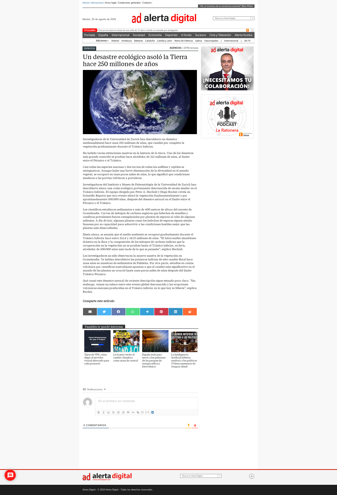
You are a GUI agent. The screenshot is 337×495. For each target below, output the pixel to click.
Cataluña (150, 40)
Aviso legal (110, 2)
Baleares (138, 40)
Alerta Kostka (243, 35)
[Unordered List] (123, 412)
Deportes (171, 35)
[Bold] (98, 412)
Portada (89, 35)
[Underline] (108, 412)
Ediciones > (102, 40)
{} (142, 412)
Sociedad (139, 35)
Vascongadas (211, 40)
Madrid (115, 40)
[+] (147, 412)
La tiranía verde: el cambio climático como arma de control (125, 357)
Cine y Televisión (220, 35)
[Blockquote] (128, 412)
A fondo (186, 35)
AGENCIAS (176, 48)
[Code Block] (133, 412)
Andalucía (126, 40)
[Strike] (113, 412)
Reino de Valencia (183, 40)
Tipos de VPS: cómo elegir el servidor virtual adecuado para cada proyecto (96, 359)
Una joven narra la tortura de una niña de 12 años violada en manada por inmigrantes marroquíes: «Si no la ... (150, 30)
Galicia (198, 40)
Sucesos (200, 35)
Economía (155, 35)
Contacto (146, 2)
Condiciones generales (129, 2)
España (103, 35)
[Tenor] (152, 412)
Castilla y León (164, 40)
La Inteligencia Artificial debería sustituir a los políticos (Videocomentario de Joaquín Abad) (184, 360)
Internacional (120, 35)
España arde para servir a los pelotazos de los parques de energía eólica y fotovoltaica (154, 360)
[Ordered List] (118, 412)
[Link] (138, 412)
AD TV (247, 40)
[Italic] (103, 412)
